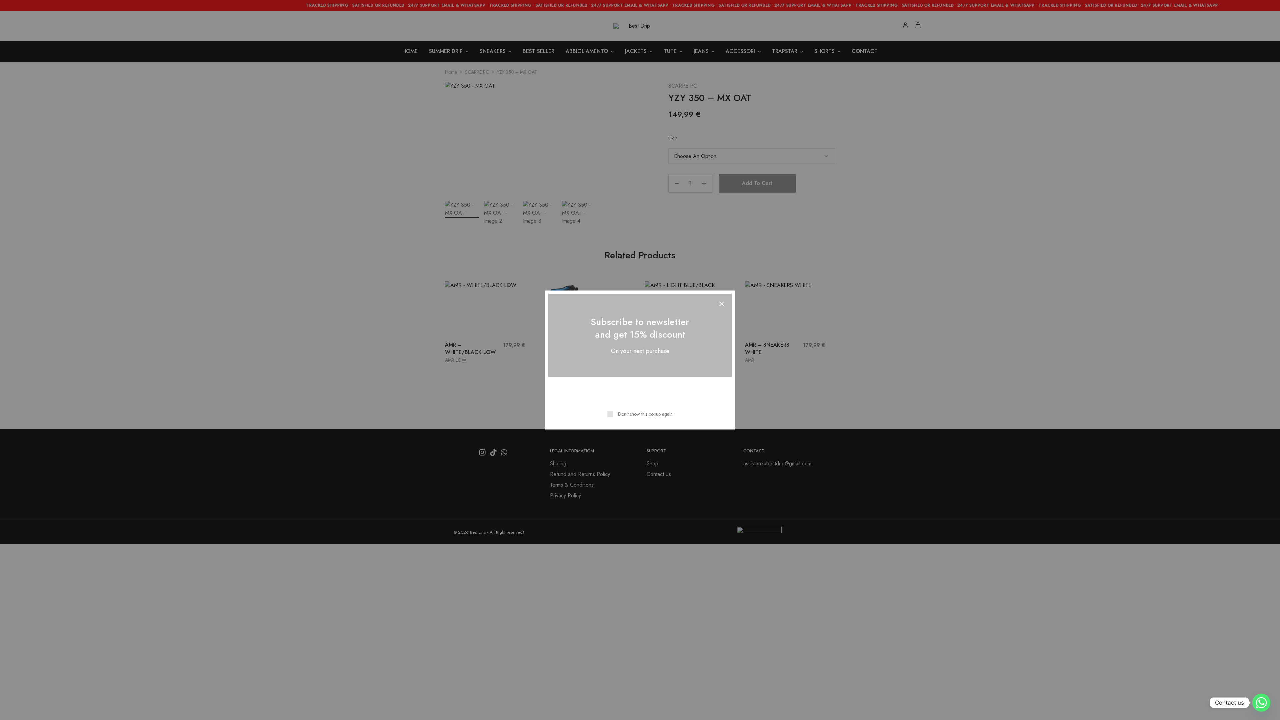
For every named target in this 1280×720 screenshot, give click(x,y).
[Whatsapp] (1261, 703)
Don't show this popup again (645, 414)
